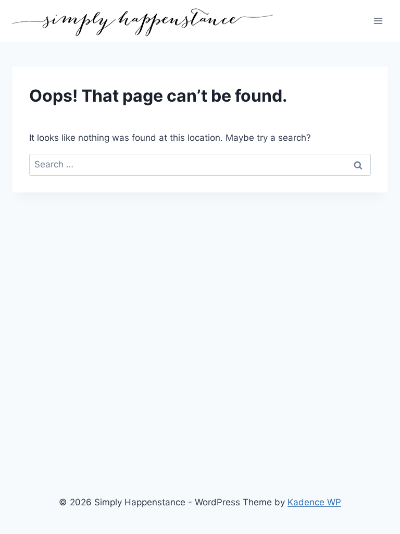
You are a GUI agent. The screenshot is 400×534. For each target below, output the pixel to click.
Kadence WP (314, 502)
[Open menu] (378, 21)
